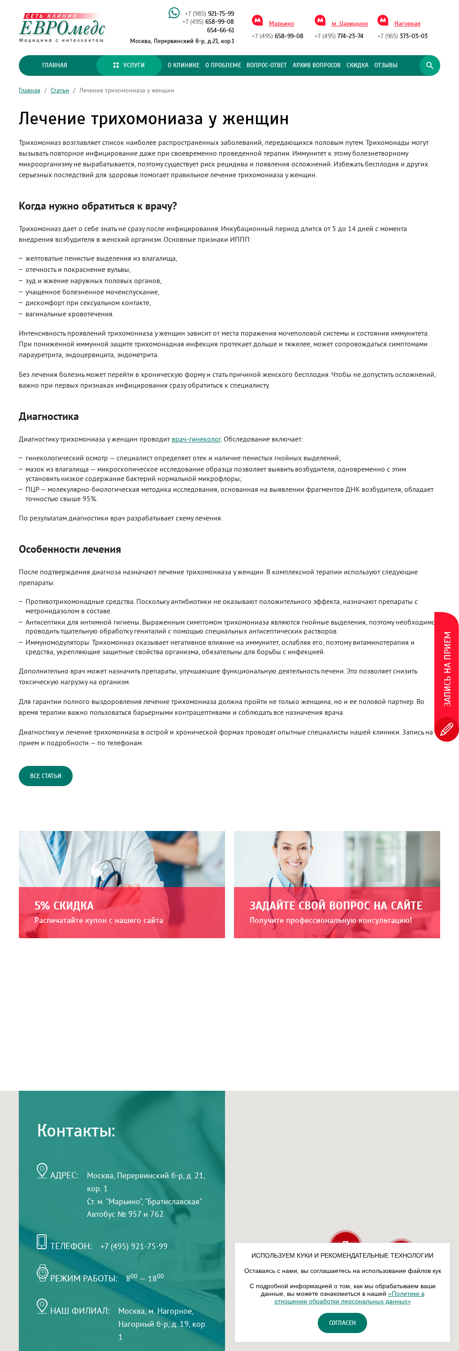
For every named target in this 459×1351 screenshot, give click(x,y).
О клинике (183, 65)
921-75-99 (209, 14)
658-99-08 (208, 22)
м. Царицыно (350, 24)
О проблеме (223, 65)
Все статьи (45, 776)
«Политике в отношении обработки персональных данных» (349, 1297)
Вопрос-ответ (267, 65)
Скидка (357, 65)
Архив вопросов (317, 65)
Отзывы (386, 65)
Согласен (342, 1323)
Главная (54, 65)
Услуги (134, 65)
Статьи (60, 90)
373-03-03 (402, 36)
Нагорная (407, 24)
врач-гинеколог (196, 438)
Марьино (281, 24)
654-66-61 (220, 30)
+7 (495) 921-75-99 (134, 1246)
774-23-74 (339, 36)
